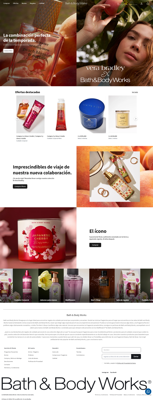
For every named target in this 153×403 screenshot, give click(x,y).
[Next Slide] (135, 118)
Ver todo (135, 92)
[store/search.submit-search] (118, 3)
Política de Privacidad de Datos (126, 363)
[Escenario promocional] (76, 43)
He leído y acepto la (120, 363)
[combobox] (127, 3)
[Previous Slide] (17, 118)
